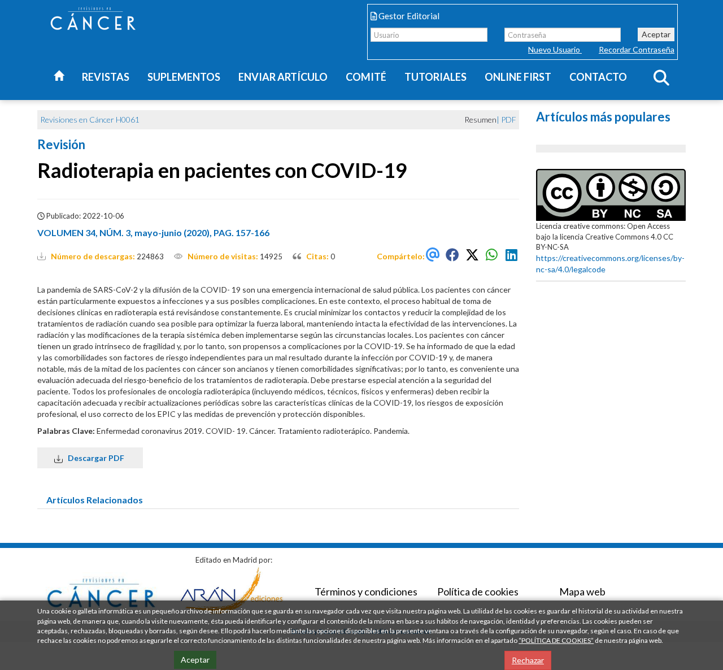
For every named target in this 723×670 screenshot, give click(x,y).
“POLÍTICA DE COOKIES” (556, 640)
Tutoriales (435, 77)
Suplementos (183, 77)
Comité (366, 77)
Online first (518, 77)
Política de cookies (478, 591)
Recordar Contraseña (636, 49)
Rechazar (528, 660)
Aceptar (656, 34)
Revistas (105, 77)
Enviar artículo (283, 77)
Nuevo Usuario (555, 49)
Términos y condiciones (366, 591)
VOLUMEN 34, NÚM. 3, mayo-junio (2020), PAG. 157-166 (153, 232)
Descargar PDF (94, 458)
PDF (508, 119)
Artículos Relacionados (94, 499)
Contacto (598, 77)
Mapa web (582, 591)
